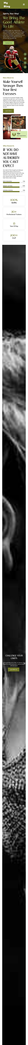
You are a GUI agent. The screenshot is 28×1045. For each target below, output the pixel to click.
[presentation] (3, 663)
